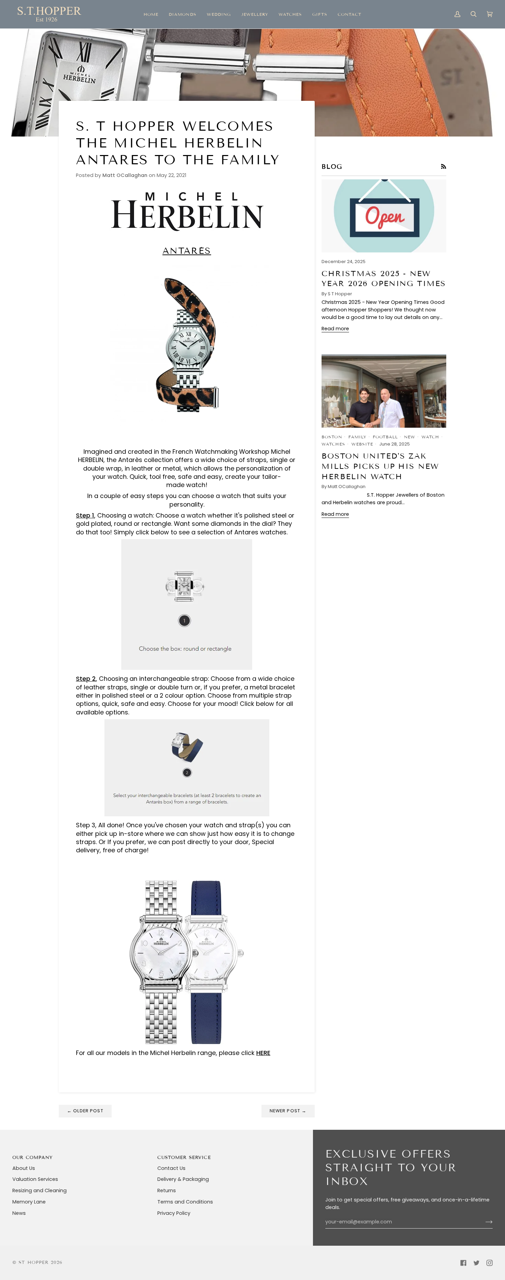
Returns (166, 1190)
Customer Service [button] (184, 1157)
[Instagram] (489, 1263)
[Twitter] (476, 1263)
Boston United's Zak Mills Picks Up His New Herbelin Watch (380, 466)
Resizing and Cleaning (39, 1190)
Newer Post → (288, 1111)
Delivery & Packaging (183, 1179)
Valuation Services (35, 1179)
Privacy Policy (173, 1213)
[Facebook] (463, 1263)
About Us (23, 1168)
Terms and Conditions (185, 1201)
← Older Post (85, 1111)
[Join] (483, 1222)
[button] (182, 14)
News (19, 1213)
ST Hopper (33, 1262)
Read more (335, 328)
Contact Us (171, 1168)
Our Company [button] (32, 1157)
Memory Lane (29, 1201)
